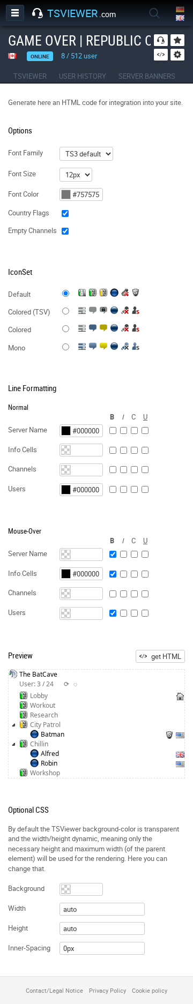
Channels (22, 469)
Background (26, 888)
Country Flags (28, 213)
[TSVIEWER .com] (37, 13)
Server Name (27, 429)
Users (17, 488)
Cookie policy (149, 990)
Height (18, 928)
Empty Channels (32, 230)
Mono (16, 348)
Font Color (23, 194)
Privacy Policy (107, 990)
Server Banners (146, 76)
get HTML (166, 656)
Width (17, 908)
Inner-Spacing (29, 948)
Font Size (22, 173)
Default (19, 294)
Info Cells (22, 449)
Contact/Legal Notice (54, 990)
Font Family (25, 153)
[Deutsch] (180, 9)
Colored (19, 329)
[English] (180, 18)
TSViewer (30, 76)
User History (82, 76)
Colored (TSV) (29, 312)
